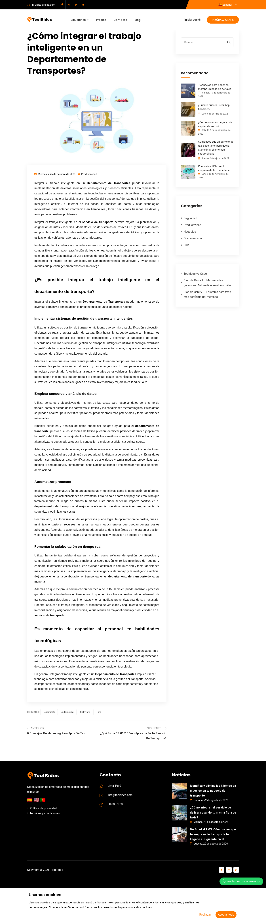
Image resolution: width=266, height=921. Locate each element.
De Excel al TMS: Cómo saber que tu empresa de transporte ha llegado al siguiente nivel (213, 834)
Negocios (190, 231)
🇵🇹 (43, 800)
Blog (137, 20)
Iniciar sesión (192, 19)
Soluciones (78, 20)
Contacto (120, 20)
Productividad (89, 174)
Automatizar (67, 712)
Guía (186, 245)
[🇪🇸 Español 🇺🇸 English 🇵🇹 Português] (228, 5)
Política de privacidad (43, 808)
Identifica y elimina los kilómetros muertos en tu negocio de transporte (213, 790)
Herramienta (49, 712)
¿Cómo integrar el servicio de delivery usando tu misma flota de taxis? (213, 812)
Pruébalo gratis (223, 19)
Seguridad (190, 218)
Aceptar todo (226, 914)
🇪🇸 (30, 800)
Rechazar (205, 914)
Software (85, 712)
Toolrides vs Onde (195, 273)
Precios (101, 20)
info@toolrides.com (43, 4)
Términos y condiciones (45, 813)
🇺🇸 (37, 800)
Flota (98, 712)
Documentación (193, 238)
